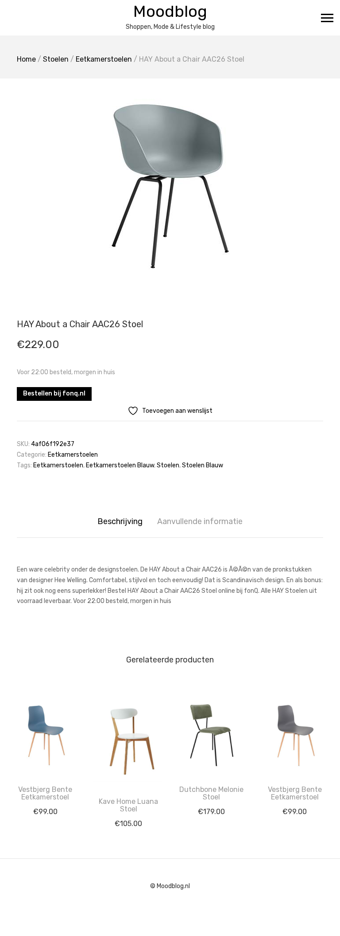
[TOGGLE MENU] (327, 18)
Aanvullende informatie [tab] (200, 521)
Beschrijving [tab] (120, 521)
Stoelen (56, 59)
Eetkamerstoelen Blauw (120, 465)
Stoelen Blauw (202, 465)
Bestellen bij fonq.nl (54, 393)
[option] (170, 185)
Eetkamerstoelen (104, 59)
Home (26, 59)
